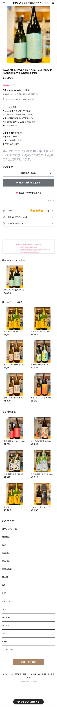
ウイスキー (6, 617)
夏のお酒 (6, 561)
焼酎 (4, 585)
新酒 (4, 545)
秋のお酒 (6, 553)
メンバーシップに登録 (12, 94)
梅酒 (4, 593)
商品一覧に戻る (28, 662)
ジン (4, 609)
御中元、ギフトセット (10, 529)
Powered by (25, 682)
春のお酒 (6, 537)
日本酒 (5, 577)
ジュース (5, 625)
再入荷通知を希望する (30, 182)
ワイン (4, 633)
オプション (8, 166)
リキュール (6, 601)
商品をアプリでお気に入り (29, 193)
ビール (5, 641)
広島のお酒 (7, 569)
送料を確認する (28, 99)
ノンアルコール (8, 649)
